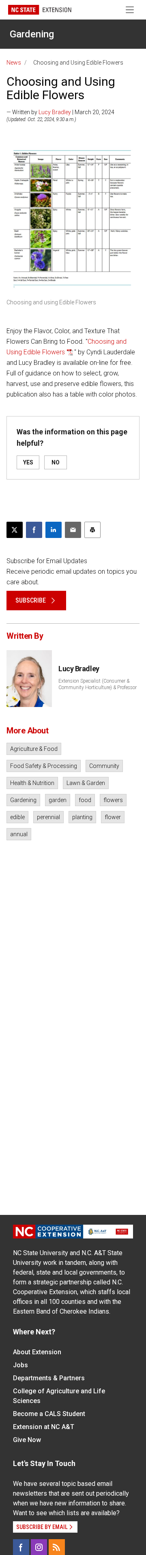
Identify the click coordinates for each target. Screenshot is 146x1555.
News (13, 62)
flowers (113, 800)
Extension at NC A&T (43, 1427)
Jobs (20, 1365)
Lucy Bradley (55, 112)
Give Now (27, 1440)
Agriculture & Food (34, 749)
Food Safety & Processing (43, 766)
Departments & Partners (49, 1378)
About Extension (37, 1352)
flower (113, 817)
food (85, 800)
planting (82, 817)
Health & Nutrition (32, 783)
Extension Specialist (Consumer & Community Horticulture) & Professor (97, 684)
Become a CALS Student (49, 1414)
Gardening (32, 34)
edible (17, 817)
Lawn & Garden (86, 783)
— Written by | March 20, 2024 (60, 112)
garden (58, 800)
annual (19, 834)
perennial (48, 817)
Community (104, 766)
